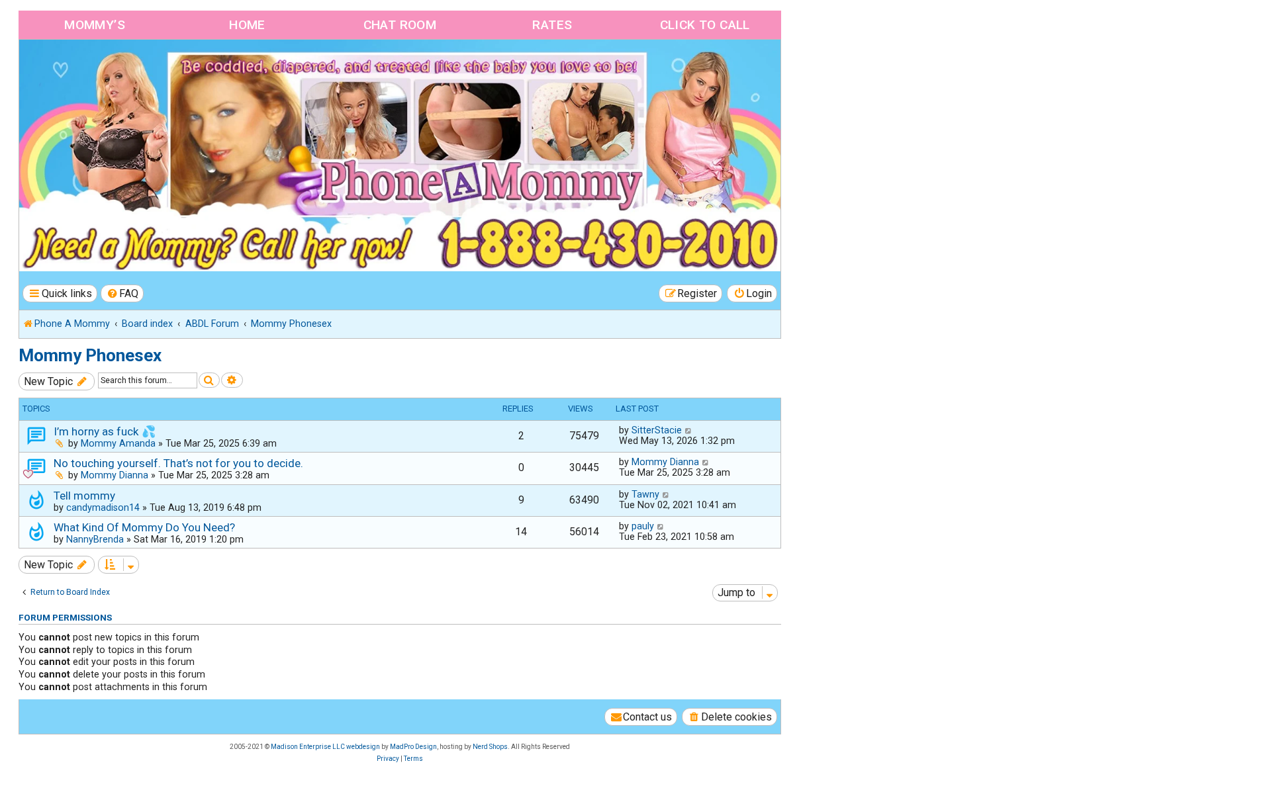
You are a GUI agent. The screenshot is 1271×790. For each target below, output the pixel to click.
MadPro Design (413, 746)
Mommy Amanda (118, 443)
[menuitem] (122, 293)
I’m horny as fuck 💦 (105, 431)
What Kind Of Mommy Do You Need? (144, 527)
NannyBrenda (95, 539)
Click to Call (705, 24)
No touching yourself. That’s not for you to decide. (178, 463)
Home (247, 24)
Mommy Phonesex (90, 355)
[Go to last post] (688, 430)
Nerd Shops (490, 746)
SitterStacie (657, 430)
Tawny (645, 494)
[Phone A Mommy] (95, 68)
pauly (643, 526)
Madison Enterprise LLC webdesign (325, 746)
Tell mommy (84, 495)
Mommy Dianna (114, 475)
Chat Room (400, 24)
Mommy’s (94, 24)
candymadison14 (103, 507)
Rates (552, 24)
